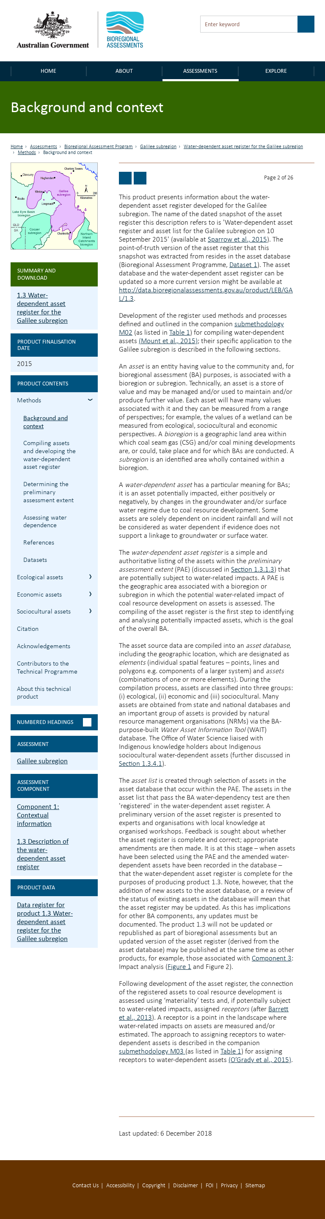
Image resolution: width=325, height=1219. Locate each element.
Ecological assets (40, 577)
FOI (209, 1186)
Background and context (45, 422)
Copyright (153, 1186)
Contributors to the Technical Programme (47, 667)
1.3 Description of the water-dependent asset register (43, 854)
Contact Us (85, 1186)
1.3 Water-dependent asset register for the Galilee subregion (42, 308)
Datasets (35, 560)
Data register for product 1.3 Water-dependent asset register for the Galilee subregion (45, 921)
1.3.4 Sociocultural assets (90, 610)
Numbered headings (45, 722)
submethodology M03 (152, 1051)
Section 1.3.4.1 (140, 764)
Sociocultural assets (44, 611)
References (38, 542)
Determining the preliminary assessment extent (48, 492)
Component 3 (272, 958)
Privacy (229, 1186)
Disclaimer (185, 1186)
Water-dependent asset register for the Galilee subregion (243, 146)
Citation (28, 629)
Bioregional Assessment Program (98, 146)
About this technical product (44, 693)
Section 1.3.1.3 (252, 569)
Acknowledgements (43, 646)
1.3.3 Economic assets (90, 593)
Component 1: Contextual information (38, 815)
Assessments (200, 70)
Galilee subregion (158, 146)
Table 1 (179, 332)
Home (48, 70)
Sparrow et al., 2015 (237, 239)
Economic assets (39, 595)
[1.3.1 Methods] (125, 178)
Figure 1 (179, 967)
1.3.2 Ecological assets (90, 576)
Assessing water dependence (45, 522)
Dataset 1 (243, 265)
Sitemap (255, 1186)
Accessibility (120, 1186)
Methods (27, 152)
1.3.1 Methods (90, 399)
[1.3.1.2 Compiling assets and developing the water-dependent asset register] (140, 178)
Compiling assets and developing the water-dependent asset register (49, 455)
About (124, 70)
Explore (276, 70)
